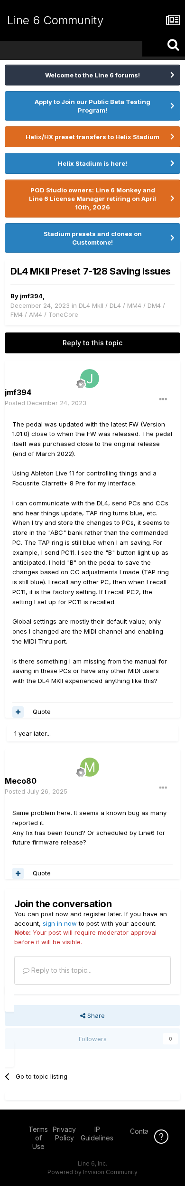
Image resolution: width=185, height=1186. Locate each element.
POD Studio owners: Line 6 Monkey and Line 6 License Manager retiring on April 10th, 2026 (92, 198)
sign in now (60, 923)
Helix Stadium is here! (92, 163)
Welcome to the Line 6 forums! (92, 75)
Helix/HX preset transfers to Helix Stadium (92, 137)
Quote (42, 711)
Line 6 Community (55, 20)
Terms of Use (38, 1137)
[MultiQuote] (18, 712)
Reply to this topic (92, 343)
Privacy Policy (64, 1133)
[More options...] (163, 399)
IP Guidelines (97, 1133)
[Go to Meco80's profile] (89, 767)
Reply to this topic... (60, 970)
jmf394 (31, 296)
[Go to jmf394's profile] (89, 378)
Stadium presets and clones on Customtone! (93, 238)
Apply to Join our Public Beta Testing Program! (92, 106)
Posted (45, 403)
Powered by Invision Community (92, 1172)
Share (95, 1015)
